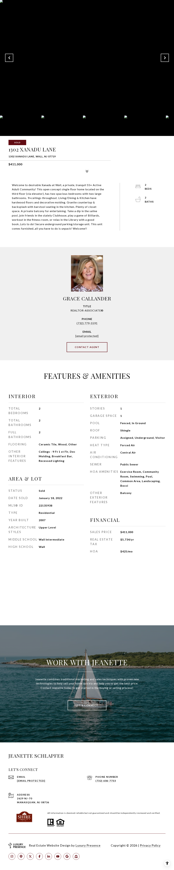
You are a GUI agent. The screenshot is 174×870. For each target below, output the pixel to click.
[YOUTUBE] (57, 856)
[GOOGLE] (67, 856)
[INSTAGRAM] (11, 856)
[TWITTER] (30, 856)
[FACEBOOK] (39, 856)
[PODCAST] (21, 856)
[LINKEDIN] (48, 856)
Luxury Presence (88, 845)
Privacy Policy (150, 845)
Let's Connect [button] (87, 705)
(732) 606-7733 (105, 780)
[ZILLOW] (76, 856)
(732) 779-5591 (87, 323)
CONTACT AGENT (87, 347)
